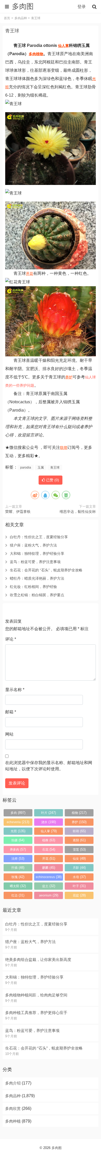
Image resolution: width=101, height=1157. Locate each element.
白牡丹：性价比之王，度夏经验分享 (39, 537)
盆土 (48, 886)
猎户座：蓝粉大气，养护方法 (33, 545)
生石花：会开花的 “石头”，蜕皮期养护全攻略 (46, 570)
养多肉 (18, 849)
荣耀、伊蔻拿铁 (18, 511)
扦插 (17, 867)
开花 (29, 273)
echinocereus (49, 877)
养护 (69, 377)
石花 (48, 849)
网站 (9, 734)
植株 (48, 840)
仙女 (79, 858)
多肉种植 (13, 1121)
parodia (25, 467)
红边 (17, 895)
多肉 (32, 54)
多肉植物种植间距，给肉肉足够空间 (36, 995)
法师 (17, 858)
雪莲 (79, 849)
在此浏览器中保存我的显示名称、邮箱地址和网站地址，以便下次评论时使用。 (48, 765)
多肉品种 (21, 18)
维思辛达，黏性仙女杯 (78, 511)
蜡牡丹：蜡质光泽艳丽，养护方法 (37, 578)
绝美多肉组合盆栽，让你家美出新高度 (38, 959)
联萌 (63, 447)
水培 (79, 877)
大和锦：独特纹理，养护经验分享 (37, 553)
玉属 (41, 467)
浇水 (48, 822)
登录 (81, 6)
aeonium (48, 895)
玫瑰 (17, 877)
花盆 (79, 895)
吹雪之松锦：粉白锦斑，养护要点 (37, 595)
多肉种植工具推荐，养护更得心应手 (36, 1012)
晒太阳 (18, 886)
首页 (7, 18)
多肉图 (57, 1148)
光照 (18, 831)
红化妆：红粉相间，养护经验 (33, 587)
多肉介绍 (13, 1083)
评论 (10, 639)
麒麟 (48, 867)
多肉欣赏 (13, 1108)
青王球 (12, 30)
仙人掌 (63, 46)
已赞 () (52, 480)
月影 (79, 867)
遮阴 (79, 840)
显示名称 (14, 689)
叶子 (79, 886)
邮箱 (10, 712)
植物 (39, 54)
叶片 (48, 813)
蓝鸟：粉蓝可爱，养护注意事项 (35, 562)
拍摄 (17, 840)
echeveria (18, 822)
